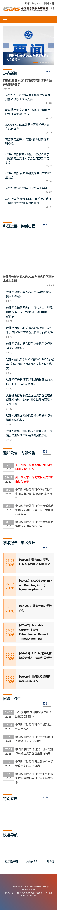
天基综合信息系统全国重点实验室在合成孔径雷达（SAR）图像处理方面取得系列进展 (29, 400)
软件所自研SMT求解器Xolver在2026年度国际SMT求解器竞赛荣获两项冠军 (29, 330)
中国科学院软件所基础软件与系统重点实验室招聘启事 (34, 763)
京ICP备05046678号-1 (40, 893)
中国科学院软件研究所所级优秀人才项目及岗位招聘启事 (34, 739)
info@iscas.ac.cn (28, 889)
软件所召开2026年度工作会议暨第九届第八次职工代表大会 (27, 97)
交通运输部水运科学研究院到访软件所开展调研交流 (27, 82)
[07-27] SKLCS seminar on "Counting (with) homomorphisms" (35, 585)
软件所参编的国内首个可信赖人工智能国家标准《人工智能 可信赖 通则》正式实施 (29, 312)
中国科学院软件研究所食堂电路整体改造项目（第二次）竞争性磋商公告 (34, 510)
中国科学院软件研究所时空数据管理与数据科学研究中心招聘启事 (34, 778)
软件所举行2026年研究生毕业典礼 (26, 188)
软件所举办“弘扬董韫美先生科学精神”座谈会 (28, 175)
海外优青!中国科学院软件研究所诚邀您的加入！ (33, 714)
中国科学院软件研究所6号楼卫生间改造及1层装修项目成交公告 (33, 494)
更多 (48, 71)
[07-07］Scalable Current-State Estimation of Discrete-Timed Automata (35, 632)
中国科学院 (48, 3)
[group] (28, 45)
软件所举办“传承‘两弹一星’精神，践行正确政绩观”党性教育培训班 (28, 201)
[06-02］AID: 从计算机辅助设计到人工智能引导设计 (35, 656)
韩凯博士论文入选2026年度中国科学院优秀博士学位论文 (27, 112)
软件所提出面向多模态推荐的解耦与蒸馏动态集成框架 (29, 418)
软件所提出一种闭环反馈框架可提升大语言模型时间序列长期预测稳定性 (29, 433)
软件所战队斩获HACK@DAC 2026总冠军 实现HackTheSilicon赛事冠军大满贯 (30, 364)
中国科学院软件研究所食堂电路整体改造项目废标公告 (34, 524)
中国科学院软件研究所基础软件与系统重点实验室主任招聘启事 (34, 751)
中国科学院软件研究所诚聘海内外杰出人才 (34, 726)
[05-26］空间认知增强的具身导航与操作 (35, 679)
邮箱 (27, 3)
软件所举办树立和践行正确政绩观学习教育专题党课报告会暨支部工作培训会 (27, 158)
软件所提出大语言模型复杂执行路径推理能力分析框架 (29, 346)
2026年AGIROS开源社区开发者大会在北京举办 (27, 127)
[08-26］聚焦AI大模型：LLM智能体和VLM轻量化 (35, 562)
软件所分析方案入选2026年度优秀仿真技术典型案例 (30, 294)
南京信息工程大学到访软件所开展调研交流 (27, 141)
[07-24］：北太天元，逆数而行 (35, 608)
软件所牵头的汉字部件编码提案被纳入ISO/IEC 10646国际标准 (29, 382)
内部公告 (28, 453)
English (36, 3)
